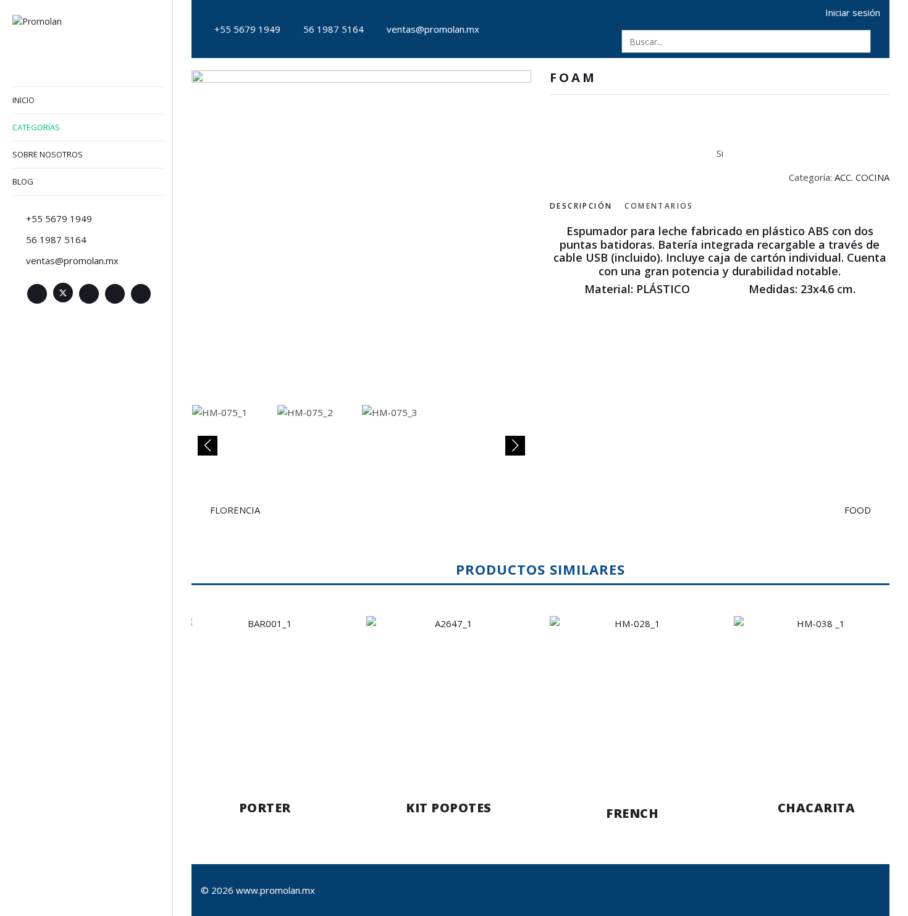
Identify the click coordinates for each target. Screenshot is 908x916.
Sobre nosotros (47, 154)
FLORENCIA (235, 510)
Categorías (36, 127)
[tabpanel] (719, 260)
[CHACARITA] (816, 695)
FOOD (857, 510)
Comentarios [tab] (658, 206)
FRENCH (632, 813)
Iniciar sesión (852, 12)
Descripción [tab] (581, 206)
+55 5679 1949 (247, 29)
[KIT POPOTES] (449, 695)
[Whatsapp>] (141, 294)
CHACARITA (816, 807)
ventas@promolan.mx (433, 29)
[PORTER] (265, 695)
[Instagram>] (115, 294)
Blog (22, 181)
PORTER (265, 807)
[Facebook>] (37, 294)
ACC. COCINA (861, 177)
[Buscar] (859, 41)
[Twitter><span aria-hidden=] (63, 292)
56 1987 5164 (333, 29)
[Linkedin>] (89, 294)
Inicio (23, 100)
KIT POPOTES (449, 807)
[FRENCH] (632, 698)
